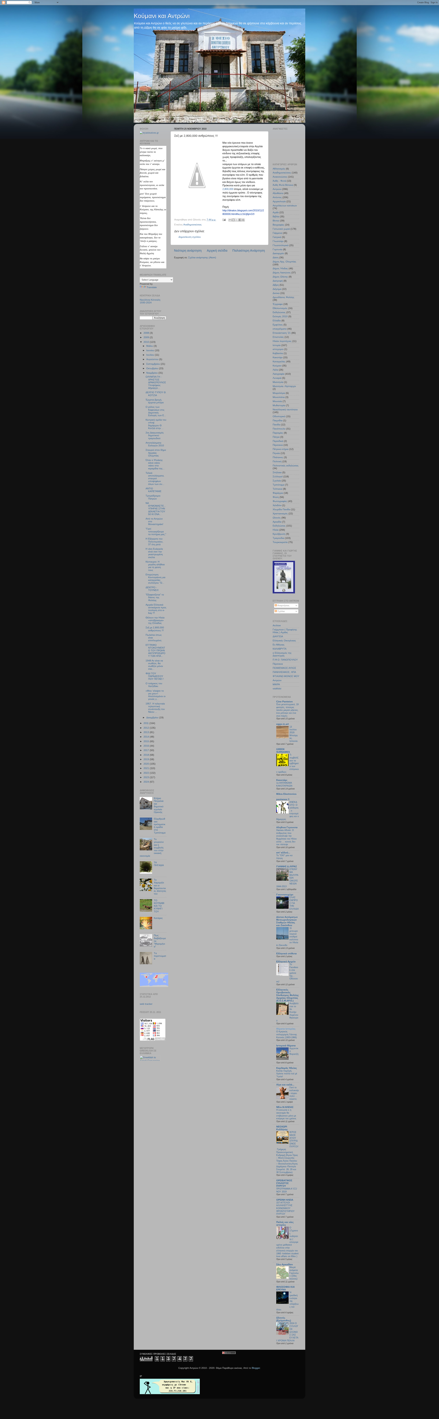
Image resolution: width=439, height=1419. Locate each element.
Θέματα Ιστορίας (285, 1029)
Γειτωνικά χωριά (281, 229)
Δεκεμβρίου (152, 717)
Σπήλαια (277, 472)
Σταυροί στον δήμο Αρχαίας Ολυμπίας (156, 453)
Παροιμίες (278, 433)
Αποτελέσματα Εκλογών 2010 (155, 444)
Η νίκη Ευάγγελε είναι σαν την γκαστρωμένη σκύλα (154, 553)
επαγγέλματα (280, 329)
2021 (147, 768)
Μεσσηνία (278, 382)
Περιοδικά (278, 441)
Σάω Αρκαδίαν (284, 1264)
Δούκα (276, 293)
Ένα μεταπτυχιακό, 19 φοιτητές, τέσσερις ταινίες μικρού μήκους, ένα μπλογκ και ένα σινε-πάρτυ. (287, 710)
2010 (147, 342)
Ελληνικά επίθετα (286, 953)
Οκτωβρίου (152, 368)
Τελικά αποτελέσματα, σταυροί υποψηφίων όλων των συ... (155, 478)
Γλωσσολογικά (280, 245)
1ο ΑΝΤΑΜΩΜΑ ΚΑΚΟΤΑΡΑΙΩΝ (284, 784)
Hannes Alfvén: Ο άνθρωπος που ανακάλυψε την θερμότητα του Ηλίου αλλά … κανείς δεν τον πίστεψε (286, 837)
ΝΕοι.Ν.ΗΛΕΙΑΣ (284, 1107)
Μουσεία (277, 401)
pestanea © (282, 799)
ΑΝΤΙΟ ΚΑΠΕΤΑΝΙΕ (153, 490)
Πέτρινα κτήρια (280, 449)
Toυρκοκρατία (280, 542)
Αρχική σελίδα (217, 250)
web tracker (146, 1004)
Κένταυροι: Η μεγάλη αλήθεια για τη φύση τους (155, 565)
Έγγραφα (278, 304)
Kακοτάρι (281, 780)
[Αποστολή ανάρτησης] (223, 219)
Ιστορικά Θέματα (286, 1045)
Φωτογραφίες (280, 501)
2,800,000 (227, 189)
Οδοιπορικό (279, 416)
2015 (147, 741)
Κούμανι (277, 365)
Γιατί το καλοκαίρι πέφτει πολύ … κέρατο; (294, 1093)
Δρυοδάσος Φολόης (283, 297)
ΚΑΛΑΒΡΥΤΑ (279, 649)
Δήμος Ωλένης (280, 276)
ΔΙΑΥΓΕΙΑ (278, 636)
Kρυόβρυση (279, 534)
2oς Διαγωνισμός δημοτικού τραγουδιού (155, 435)
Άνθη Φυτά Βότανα (283, 185)
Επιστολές (278, 337)
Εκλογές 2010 (280, 316)
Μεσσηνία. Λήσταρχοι (284, 386)
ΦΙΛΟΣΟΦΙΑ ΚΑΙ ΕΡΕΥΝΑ (285, 1288)
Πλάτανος (278, 457)
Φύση (276, 497)
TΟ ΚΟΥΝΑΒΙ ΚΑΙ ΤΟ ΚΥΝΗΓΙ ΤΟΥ (159, 906)
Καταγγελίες (279, 361)
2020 (147, 764)
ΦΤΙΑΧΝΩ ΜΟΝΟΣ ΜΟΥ (286, 676)
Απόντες (277, 197)
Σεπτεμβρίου (153, 364)
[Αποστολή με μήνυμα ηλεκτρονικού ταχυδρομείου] (230, 220)
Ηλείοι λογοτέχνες (282, 341)
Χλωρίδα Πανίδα (281, 509)
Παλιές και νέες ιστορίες (285, 1223)
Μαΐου (150, 346)
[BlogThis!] (233, 220)
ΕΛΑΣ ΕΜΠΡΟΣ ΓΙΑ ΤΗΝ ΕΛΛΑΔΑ (294, 903)
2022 (147, 773)
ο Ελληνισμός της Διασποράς (282, 654)
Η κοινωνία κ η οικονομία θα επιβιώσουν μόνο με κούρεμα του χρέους (286, 1114)
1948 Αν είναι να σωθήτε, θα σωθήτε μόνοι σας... (154, 664)
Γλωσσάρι (278, 241)
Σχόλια (281, 611)
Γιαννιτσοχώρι (284, 894)
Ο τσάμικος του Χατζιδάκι (154, 684)
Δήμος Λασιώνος (282, 272)
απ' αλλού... (283, 852)
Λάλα (275, 370)
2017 (147, 750)
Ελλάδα (277, 320)
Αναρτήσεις (283, 605)
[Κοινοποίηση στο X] (236, 220)
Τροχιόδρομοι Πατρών (153, 497)
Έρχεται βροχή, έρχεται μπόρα (155, 401)
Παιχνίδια (277, 420)
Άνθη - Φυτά (279, 181)
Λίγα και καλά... (285, 1084)
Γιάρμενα (277, 233)
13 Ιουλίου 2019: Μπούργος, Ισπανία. (293, 734)
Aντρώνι (277, 680)
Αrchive (277, 625)
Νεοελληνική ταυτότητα (285, 409)
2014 (147, 736)
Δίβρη (276, 285)
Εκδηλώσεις (279, 312)
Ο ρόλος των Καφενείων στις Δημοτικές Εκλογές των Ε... (156, 411)
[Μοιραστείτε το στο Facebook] (240, 220)
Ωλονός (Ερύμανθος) (283, 1319)
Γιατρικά (277, 237)
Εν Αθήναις (278, 644)
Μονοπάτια (279, 397)
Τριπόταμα (278, 485)
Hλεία (275, 530)
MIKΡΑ (276, 684)
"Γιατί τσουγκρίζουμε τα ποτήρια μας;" (156, 532)
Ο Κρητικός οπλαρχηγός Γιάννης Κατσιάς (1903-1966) (286, 1034)
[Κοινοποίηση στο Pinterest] (243, 220)
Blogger (256, 1368)
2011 (146, 723)
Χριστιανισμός (280, 513)
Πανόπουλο (279, 428)
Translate (152, 287)
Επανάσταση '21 (282, 333)
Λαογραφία (278, 374)
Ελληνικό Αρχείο (286, 961)
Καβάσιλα (278, 353)
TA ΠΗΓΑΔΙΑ (159, 864)
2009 (147, 337)
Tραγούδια (278, 538)
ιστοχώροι (278, 349)
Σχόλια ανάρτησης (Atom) (202, 257)
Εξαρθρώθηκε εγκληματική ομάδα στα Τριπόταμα (159, 826)
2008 (147, 333)
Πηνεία (276, 453)
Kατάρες (158, 918)
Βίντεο (276, 220)
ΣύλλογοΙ (278, 476)
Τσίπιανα (277, 489)
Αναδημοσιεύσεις (192, 224)
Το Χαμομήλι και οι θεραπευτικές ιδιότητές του (160, 887)
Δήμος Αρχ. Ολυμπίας (284, 261)
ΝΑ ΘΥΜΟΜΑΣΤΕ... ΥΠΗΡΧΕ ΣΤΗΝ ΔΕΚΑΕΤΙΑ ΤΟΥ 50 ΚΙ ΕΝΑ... (156, 509)
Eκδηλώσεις (279, 525)
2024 (147, 782)
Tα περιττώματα (160, 956)
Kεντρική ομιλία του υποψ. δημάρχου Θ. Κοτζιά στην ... (156, 424)
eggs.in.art (282, 724)
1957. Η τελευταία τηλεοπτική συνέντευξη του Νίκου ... (155, 707)
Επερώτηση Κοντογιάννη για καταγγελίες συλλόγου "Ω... (155, 578)
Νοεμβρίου (152, 373)
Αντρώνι (277, 189)
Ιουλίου (150, 355)
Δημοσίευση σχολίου (190, 237)
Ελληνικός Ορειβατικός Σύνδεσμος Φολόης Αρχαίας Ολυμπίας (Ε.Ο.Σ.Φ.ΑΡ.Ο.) (287, 995)
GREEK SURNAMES (283, 750)
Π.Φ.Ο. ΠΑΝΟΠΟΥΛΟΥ (285, 660)
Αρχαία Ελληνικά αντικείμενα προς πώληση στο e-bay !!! (156, 608)
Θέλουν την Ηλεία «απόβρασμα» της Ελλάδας (155, 620)
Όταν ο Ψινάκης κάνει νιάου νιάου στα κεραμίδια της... (155, 464)
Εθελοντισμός (280, 308)
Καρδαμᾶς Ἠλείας (286, 1068)
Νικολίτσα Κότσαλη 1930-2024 (150, 301)
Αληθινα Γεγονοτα (287, 827)
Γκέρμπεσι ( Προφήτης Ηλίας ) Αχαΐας (285, 631)
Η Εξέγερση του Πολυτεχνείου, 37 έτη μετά (154, 542)
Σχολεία (277, 480)
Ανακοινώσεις (280, 177)
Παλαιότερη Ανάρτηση (248, 250)
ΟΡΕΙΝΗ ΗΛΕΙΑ (284, 1200)
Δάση (275, 257)
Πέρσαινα (278, 445)
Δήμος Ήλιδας (280, 268)
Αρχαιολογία (279, 201)
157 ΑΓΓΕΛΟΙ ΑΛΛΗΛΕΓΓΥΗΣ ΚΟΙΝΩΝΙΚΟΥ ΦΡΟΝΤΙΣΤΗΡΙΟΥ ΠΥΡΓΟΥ (285, 1208)
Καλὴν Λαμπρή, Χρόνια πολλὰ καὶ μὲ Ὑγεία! (286, 1074)
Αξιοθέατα (278, 193)
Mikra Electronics (286, 794)
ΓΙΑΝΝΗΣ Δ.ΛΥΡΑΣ (286, 866)
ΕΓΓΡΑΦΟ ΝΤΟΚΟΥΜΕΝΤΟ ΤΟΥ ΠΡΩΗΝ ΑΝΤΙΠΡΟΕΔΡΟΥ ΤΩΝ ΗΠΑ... (155, 650)
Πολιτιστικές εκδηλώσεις (286, 465)
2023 (147, 777)
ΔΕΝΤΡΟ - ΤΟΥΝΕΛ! (152, 588)
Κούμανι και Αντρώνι (162, 15)
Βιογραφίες (278, 225)
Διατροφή (278, 281)
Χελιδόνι (277, 505)
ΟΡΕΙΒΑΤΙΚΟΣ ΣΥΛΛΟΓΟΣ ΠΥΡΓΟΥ (284, 1183)
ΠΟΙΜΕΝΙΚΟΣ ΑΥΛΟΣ (284, 668)
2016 (147, 746)
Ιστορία (277, 345)
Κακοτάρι (277, 357)
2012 (147, 728)
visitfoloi (277, 688)
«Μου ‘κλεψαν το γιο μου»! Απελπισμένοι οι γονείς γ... (155, 695)
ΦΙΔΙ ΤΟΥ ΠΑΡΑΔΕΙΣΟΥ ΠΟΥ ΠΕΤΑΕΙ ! (155, 676)
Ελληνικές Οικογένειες (284, 640)
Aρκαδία (277, 522)
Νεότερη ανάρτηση (188, 250)
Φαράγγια (278, 493)
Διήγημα (277, 289)
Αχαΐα (276, 212)
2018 (147, 755)
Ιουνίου (150, 350)
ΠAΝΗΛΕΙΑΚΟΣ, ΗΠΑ (284, 672)
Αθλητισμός (279, 168)
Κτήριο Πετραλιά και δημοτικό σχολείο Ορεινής (158, 805)
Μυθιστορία (279, 405)
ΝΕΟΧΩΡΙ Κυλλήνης (282, 1128)
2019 (147, 759)
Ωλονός (277, 517)
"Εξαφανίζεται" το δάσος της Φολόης (155, 597)
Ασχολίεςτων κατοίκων (285, 205)
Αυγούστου (152, 359)
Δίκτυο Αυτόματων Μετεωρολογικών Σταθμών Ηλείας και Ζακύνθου (287, 921)
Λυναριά (277, 378)
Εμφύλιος (278, 324)
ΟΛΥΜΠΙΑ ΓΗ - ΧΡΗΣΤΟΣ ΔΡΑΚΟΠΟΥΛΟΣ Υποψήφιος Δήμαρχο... (156, 382)
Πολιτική (277, 461)
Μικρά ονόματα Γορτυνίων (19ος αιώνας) (294, 1273)
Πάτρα (276, 437)
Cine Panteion (284, 701)
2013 (147, 732)
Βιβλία (276, 216)
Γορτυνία (277, 249)
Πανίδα (276, 424)
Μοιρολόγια (279, 393)
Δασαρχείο (278, 253)
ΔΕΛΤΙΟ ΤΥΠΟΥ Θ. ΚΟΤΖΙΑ (156, 393)
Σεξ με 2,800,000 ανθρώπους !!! (155, 629)
